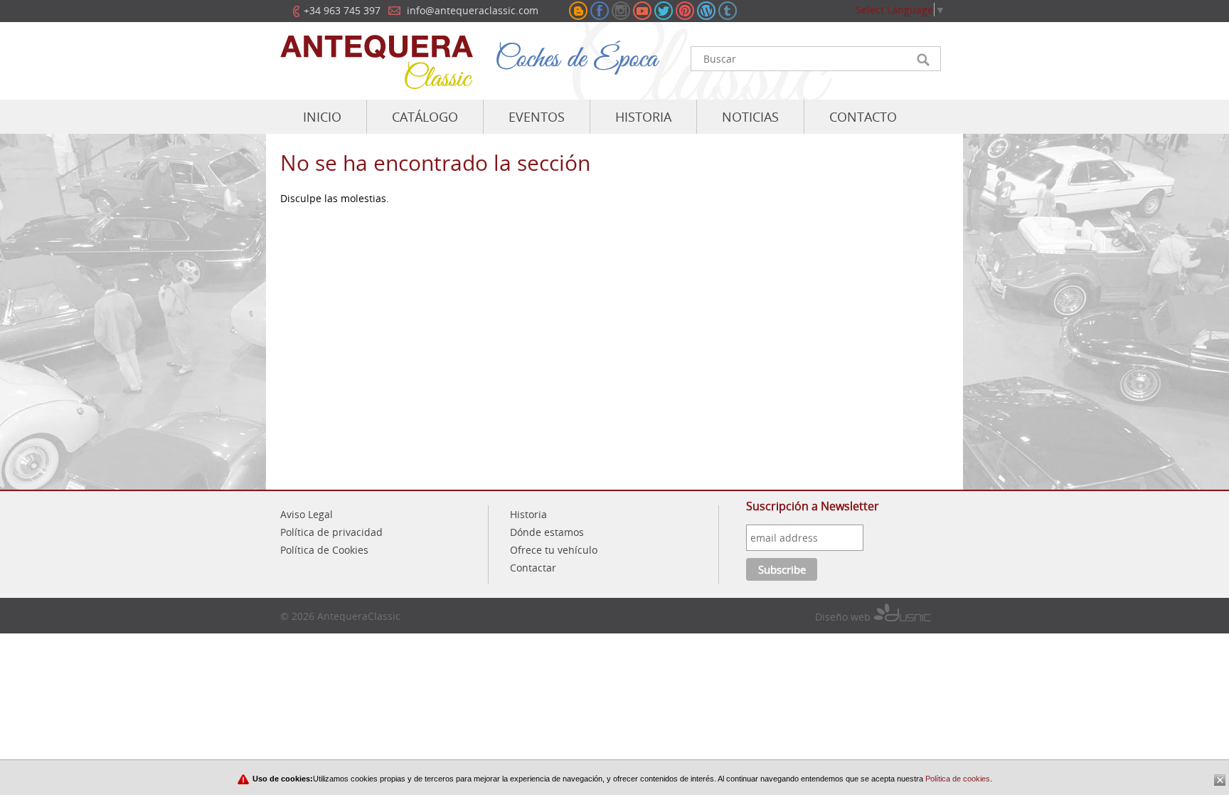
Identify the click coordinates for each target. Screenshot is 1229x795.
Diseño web (844, 616)
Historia (528, 514)
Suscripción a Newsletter (812, 506)
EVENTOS (537, 116)
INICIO (322, 116)
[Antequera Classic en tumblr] (727, 10)
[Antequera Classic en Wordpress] (706, 10)
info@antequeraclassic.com (472, 10)
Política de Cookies (324, 550)
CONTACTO (863, 116)
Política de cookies (956, 778)
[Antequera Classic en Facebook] (599, 10)
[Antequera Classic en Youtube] (642, 10)
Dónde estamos (547, 532)
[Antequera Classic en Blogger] (578, 10)
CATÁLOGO (425, 116)
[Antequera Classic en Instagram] (621, 10)
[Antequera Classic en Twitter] (663, 10)
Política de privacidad (331, 532)
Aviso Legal (306, 514)
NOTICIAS (750, 116)
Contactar (533, 567)
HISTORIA (643, 116)
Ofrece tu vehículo (553, 550)
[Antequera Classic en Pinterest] (685, 10)
